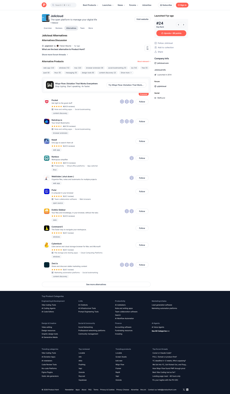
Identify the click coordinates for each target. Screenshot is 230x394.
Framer (118, 368)
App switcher (92, 166)
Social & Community (86, 323)
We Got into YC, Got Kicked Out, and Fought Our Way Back (169, 364)
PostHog (82, 364)
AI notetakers (120, 305)
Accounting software (123, 327)
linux (57, 73)
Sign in (183, 5)
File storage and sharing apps (66, 253)
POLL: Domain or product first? (164, 357)
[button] (91, 28)
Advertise (146, 5)
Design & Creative (49, 323)
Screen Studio (121, 357)
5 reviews (70, 146)
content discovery (107, 73)
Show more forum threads (54, 54)
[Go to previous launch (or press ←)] (178, 24)
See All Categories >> (161, 331)
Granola (82, 372)
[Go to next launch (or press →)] (183, 24)
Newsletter (69, 390)
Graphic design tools (50, 334)
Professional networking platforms (91, 330)
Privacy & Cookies (107, 390)
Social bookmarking (82, 109)
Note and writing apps (63, 109)
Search (118, 315)
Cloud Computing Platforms (91, 253)
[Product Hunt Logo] (44, 5)
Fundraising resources (123, 330)
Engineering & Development (53, 301)
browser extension (94, 68)
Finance (118, 323)
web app (48, 68)
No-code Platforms (49, 368)
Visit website (142, 19)
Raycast (82, 376)
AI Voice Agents (158, 327)
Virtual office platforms (76, 166)
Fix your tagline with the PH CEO (165, 380)
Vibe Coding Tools (49, 305)
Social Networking (85, 327)
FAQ (90, 390)
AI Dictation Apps (48, 357)
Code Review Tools (49, 364)
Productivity (59, 166)
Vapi (80, 368)
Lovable (82, 353)
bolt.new (119, 361)
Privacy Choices (122, 390)
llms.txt (143, 390)
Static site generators (50, 376)
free (145, 68)
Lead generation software (162, 305)
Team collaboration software (65, 199)
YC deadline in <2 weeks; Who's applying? (169, 361)
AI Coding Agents (48, 308)
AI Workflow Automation (124, 318)
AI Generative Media (50, 337)
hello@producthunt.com (167, 390)
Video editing (47, 327)
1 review (70, 196)
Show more (125, 73)
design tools (88, 73)
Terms (95, 390)
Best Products (89, 5)
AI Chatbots (83, 305)
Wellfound (161, 98)
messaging (71, 73)
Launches (106, 5)
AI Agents (156, 323)
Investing (118, 334)
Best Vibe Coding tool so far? (163, 372)
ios (134, 68)
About (84, 390)
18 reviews (71, 126)
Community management (88, 334)
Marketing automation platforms (67, 272)
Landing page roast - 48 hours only (166, 376)
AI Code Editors (48, 312)
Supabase (83, 380)
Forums (132, 5)
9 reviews (70, 106)
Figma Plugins (47, 372)
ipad (46, 73)
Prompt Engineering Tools (88, 312)
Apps (78, 390)
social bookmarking (117, 68)
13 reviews (71, 163)
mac (77, 68)
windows (64, 68)
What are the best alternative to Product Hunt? (63, 49)
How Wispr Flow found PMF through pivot (168, 368)
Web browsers (85, 199)
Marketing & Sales (159, 301)
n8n (80, 357)
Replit (118, 372)
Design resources (48, 330)
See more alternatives (96, 284)
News (120, 5)
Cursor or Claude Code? (161, 353)
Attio (80, 361)
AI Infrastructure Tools (87, 308)
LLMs (80, 301)
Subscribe (167, 5)
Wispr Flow (120, 364)
